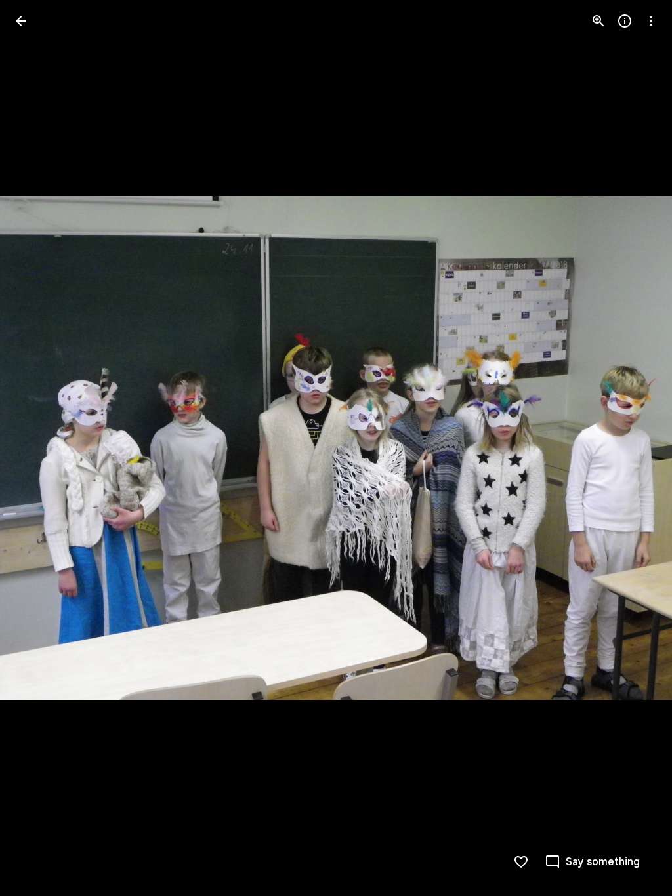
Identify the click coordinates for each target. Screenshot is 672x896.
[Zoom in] (598, 21)
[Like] (521, 862)
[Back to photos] (21, 21)
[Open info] (625, 21)
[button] (36, 448)
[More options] (651, 21)
